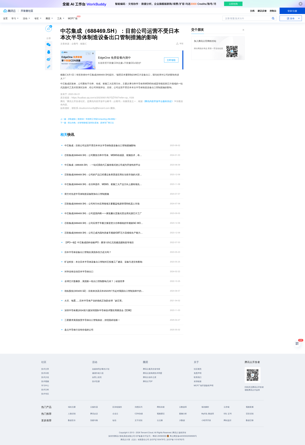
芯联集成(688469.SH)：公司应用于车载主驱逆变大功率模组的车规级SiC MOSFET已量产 (104, 222)
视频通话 (161, 413)
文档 (252, 10)
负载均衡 (94, 420)
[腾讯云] (9, 10)
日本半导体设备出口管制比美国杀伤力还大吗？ (87, 252)
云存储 (226, 406)
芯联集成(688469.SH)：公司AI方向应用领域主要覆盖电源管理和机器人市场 (101, 203)
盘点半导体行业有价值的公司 (78, 329)
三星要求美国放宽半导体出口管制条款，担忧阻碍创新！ (92, 319)
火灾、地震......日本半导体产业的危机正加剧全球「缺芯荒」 (94, 300)
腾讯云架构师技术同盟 (152, 373)
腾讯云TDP (147, 381)
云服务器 (94, 406)
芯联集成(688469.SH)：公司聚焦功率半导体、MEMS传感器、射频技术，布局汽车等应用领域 (104, 155)
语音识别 (250, 413)
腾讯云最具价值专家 (151, 368)
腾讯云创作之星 (149, 377)
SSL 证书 (228, 413)
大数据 (182, 420)
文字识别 (138, 420)
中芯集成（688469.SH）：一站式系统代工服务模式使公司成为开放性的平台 (102, 164)
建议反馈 (262, 10)
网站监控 (227, 420)
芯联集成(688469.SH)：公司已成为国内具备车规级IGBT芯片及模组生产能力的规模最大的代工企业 (104, 232)
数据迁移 (250, 420)
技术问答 (45, 373)
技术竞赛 (96, 381)
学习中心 (45, 385)
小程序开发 (206, 420)
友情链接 (197, 381)
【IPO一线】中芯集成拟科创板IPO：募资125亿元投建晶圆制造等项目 (99, 242)
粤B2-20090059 (159, 436)
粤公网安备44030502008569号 (183, 436)
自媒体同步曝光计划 (100, 368)
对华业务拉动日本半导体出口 (78, 271)
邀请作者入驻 (98, 373)
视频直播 (250, 406)
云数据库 (183, 406)
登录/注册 (292, 10)
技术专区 (45, 393)
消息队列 (138, 406)
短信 (114, 420)
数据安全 (72, 420)
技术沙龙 (45, 377)
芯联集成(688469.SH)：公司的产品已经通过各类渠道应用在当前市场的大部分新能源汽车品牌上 (104, 174)
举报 (181, 43)
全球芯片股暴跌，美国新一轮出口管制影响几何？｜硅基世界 (94, 281)
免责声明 (197, 373)
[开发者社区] (27, 11)
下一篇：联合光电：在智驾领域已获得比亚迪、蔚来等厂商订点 (87, 122)
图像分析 (183, 413)
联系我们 (197, 377)
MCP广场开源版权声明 (203, 385)
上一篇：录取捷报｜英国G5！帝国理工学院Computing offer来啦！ (88, 118)
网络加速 (161, 406)
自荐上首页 (97, 377)
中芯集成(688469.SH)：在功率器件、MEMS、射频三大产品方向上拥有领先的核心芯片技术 (104, 184)
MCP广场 (72, 18)
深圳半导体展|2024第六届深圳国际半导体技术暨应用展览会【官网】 (98, 310)
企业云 (115, 413)
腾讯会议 (94, 413)
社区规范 (197, 368)
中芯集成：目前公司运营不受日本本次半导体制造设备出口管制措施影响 (100, 145)
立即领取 (171, 60)
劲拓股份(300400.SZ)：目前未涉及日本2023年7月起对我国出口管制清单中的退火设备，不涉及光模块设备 (104, 290)
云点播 (160, 420)
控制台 (273, 10)
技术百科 (45, 389)
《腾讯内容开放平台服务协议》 (158, 101)
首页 (5, 18)
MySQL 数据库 (207, 413)
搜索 (273, 18)
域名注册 (72, 406)
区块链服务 (117, 406)
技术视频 (45, 381)
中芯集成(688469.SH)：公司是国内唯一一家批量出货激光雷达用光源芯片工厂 (103, 213)
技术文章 (45, 368)
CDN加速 (139, 413)
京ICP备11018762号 (175, 439)
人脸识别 (72, 413)
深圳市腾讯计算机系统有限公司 (121, 436)
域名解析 (205, 406)
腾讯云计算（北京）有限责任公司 (135, 439)
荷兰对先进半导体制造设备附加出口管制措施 (86, 193)
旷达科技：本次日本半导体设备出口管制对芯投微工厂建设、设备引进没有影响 (103, 261)
